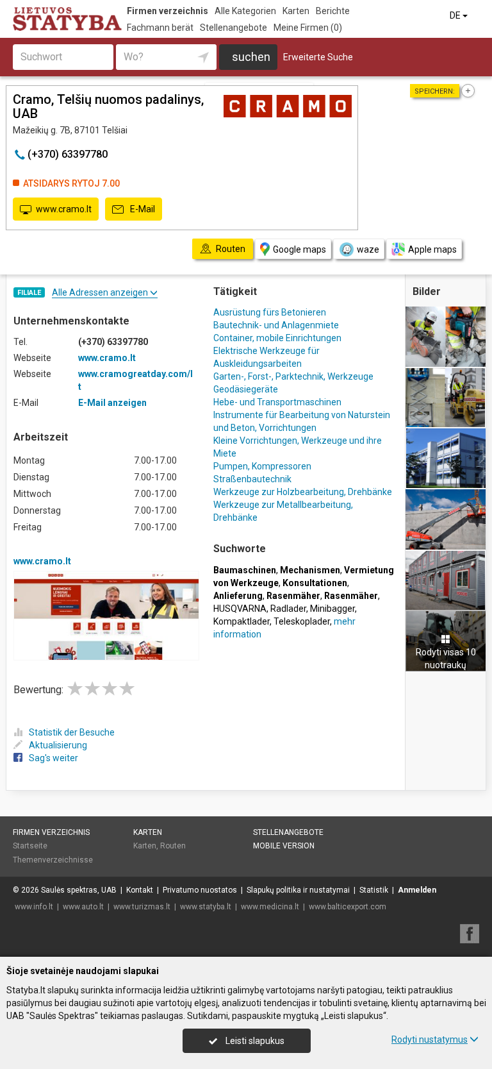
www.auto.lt (83, 906)
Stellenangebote (233, 27)
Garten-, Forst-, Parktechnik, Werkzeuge (293, 376)
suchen (251, 56)
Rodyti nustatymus (429, 1039)
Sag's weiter (53, 758)
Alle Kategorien (245, 11)
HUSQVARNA (239, 608)
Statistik (373, 890)
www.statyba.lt (205, 906)
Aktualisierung (58, 745)
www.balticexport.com (347, 906)
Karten (296, 11)
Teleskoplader (302, 621)
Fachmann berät (160, 27)
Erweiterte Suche (318, 57)
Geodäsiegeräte (245, 389)
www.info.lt (34, 906)
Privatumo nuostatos (200, 890)
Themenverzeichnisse (53, 859)
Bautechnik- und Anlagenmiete (276, 325)
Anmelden (417, 890)
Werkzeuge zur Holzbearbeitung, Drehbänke (302, 492)
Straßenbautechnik (252, 479)
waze (368, 249)
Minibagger (332, 608)
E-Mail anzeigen (112, 403)
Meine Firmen (308, 27)
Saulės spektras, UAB (79, 890)
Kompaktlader (241, 621)
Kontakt (139, 890)
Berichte (333, 11)
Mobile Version (284, 845)
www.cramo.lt (64, 209)
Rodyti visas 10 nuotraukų (446, 658)
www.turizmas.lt (141, 906)
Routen (173, 845)
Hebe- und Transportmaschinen (277, 402)
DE (456, 15)
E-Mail (141, 209)
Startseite (30, 845)
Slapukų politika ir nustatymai (298, 890)
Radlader (288, 608)
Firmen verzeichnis (167, 11)
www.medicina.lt (270, 906)
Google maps (299, 249)
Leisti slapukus (254, 1041)
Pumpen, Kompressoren (262, 466)
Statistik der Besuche (72, 732)
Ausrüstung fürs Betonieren (269, 312)
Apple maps (432, 249)
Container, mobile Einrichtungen (277, 338)
